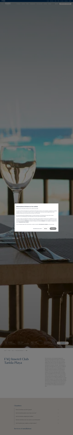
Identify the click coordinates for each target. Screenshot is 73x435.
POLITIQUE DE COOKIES (43, 224)
